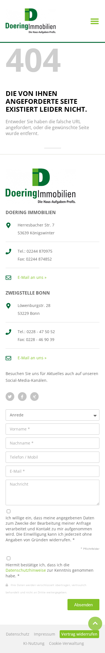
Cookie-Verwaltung (66, 643)
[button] (94, 21)
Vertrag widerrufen (79, 634)
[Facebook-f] (22, 396)
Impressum (44, 634)
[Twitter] (10, 396)
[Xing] (34, 396)
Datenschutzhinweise (26, 570)
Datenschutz (17, 634)
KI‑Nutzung (34, 643)
